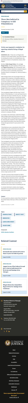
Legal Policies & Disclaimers (14, 365)
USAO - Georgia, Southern (7, 232)
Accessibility (14, 362)
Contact (13, 397)
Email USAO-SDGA (8, 314)
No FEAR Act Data (14, 377)
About (14, 349)
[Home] (8, 7)
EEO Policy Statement (14, 380)
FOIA (14, 359)
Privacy (14, 368)
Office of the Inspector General (14, 374)
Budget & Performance (14, 353)
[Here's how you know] (14, 1)
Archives (14, 356)
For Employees (14, 371)
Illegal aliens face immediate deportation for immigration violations (12, 286)
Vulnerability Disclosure (14, 383)
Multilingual (14, 386)
